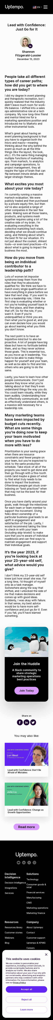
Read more (26, 827)
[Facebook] (20, 722)
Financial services (35, 892)
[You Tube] (18, 863)
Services (9, 893)
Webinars (9, 937)
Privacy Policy (19, 982)
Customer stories (14, 932)
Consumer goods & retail (36, 886)
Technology (32, 879)
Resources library (13, 927)
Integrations (11, 888)
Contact (30, 932)
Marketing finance (35, 913)
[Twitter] (33, 722)
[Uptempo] (14, 7)
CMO (29, 903)
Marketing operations (37, 908)
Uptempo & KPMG (35, 943)
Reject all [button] (26, 999)
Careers (30, 948)
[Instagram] (34, 863)
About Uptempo (34, 927)
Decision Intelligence (15, 883)
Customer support (35, 937)
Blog (7, 943)
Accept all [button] (26, 989)
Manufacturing (33, 897)
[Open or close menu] (45, 7)
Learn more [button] (26, 1009)
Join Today (26, 690)
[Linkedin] (26, 722)
